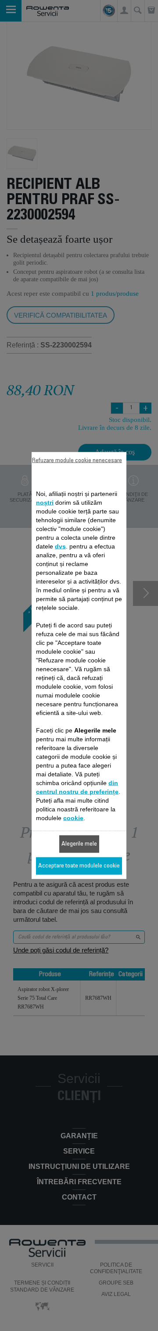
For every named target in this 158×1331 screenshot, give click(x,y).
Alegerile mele (79, 844)
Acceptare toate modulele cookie (79, 866)
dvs (60, 546)
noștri (45, 502)
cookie (73, 817)
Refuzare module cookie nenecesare (77, 461)
